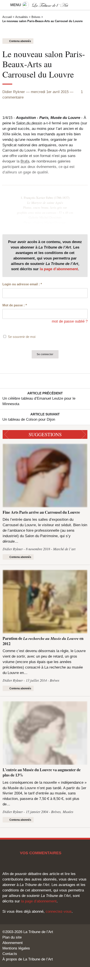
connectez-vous (59, 911)
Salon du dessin (29, 123)
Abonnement (12, 943)
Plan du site (12, 937)
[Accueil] (45, 5)
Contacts (9, 954)
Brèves (35, 17)
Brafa (25, 161)
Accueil (7, 17)
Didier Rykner (13, 92)
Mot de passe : (14, 305)
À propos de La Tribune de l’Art (27, 959)
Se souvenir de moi (21, 337)
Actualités (21, 17)
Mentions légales (16, 948)
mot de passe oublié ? (70, 321)
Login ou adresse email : (22, 284)
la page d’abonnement (59, 269)
